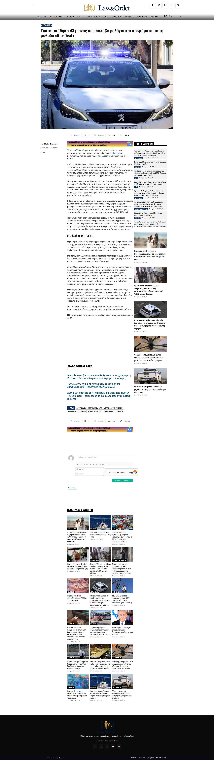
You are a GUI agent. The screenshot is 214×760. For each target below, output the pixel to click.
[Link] (102, 464)
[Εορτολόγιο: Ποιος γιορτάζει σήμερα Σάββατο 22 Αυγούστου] (78, 585)
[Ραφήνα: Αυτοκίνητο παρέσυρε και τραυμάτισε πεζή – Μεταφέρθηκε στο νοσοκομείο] (78, 681)
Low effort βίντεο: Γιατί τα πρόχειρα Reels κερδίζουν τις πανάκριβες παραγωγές (77, 566)
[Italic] (81, 464)
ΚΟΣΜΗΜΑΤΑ (93, 411)
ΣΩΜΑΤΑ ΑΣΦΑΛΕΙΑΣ (120, 560)
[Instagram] (159, 5)
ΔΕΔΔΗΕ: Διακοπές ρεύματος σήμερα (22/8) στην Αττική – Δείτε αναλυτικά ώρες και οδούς (122, 599)
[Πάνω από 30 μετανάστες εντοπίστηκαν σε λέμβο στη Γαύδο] (100, 522)
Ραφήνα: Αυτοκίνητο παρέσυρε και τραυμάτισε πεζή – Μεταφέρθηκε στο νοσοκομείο (77, 694)
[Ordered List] (90, 464)
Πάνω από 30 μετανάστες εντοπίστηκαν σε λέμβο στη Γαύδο (100, 534)
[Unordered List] (93, 464)
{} (106, 464)
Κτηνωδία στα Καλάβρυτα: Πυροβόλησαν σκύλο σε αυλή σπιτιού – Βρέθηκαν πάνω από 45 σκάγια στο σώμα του (77, 537)
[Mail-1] (119, 746)
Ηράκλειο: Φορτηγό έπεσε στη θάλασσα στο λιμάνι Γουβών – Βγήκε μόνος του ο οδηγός (100, 694)
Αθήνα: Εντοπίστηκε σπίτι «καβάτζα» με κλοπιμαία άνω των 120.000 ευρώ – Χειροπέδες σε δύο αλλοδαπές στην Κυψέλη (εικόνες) (99, 395)
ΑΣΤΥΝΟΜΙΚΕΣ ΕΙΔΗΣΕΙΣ (113, 408)
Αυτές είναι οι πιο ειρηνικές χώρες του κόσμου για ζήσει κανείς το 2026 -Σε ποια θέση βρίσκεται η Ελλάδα (122, 537)
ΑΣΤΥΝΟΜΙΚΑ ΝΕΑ (95, 408)
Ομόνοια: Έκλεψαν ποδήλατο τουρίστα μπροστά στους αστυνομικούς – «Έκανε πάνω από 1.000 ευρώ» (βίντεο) (100, 568)
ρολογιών (115, 153)
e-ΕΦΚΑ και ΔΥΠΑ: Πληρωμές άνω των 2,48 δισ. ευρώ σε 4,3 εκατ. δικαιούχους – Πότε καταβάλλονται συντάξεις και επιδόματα (76, 633)
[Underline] (84, 464)
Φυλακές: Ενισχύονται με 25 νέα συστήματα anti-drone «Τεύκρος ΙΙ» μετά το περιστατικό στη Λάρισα (122, 665)
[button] (181, 17)
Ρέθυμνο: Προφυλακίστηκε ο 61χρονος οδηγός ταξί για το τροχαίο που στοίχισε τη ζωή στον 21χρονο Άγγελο (100, 665)
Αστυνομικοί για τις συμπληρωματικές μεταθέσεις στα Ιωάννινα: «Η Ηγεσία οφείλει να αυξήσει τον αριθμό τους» (121, 568)
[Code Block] (99, 464)
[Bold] (77, 464)
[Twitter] (101, 746)
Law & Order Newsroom (49, 144)
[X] (178, 5)
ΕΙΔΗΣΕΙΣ (93, 529)
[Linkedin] (165, 5)
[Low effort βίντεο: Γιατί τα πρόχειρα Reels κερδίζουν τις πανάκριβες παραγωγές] (78, 554)
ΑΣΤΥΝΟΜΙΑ (46, 25)
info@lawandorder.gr (110, 741)
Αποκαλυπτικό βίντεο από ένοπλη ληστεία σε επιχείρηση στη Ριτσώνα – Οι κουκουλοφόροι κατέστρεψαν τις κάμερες (99, 377)
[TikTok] (171, 5)
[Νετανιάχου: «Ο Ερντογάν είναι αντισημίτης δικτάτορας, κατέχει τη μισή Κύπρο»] (122, 617)
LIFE (114, 529)
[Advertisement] (100, 340)
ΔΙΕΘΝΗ (115, 624)
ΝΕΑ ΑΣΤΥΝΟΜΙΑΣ (107, 411)
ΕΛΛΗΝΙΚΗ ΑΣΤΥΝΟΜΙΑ (77, 411)
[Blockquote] (96, 464)
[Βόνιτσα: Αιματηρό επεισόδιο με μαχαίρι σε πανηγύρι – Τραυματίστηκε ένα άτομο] (122, 681)
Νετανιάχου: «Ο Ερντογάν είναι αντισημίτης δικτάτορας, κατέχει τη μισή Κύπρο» (122, 631)
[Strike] (87, 464)
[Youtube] (113, 746)
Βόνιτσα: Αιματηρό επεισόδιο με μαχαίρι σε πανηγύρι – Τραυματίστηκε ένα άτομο (122, 694)
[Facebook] (152, 5)
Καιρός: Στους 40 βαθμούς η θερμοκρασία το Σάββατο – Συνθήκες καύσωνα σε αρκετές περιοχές (77, 665)
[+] (109, 464)
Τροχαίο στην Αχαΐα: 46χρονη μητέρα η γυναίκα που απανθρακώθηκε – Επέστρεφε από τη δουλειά (93, 386)
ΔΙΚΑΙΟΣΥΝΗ (94, 658)
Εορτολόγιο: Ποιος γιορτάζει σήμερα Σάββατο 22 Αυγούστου (77, 598)
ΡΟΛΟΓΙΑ (119, 411)
